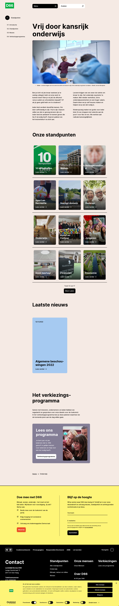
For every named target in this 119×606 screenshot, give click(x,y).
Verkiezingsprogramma (17, 36)
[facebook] (7, 550)
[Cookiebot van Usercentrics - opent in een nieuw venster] (11, 602)
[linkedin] (10, 550)
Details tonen (93, 602)
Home (34, 474)
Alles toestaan (100, 585)
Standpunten (13, 29)
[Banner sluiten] (116, 583)
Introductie (13, 25)
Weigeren (100, 595)
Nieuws (11, 33)
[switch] (50, 602)
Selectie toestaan (100, 590)
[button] (46, 6)
